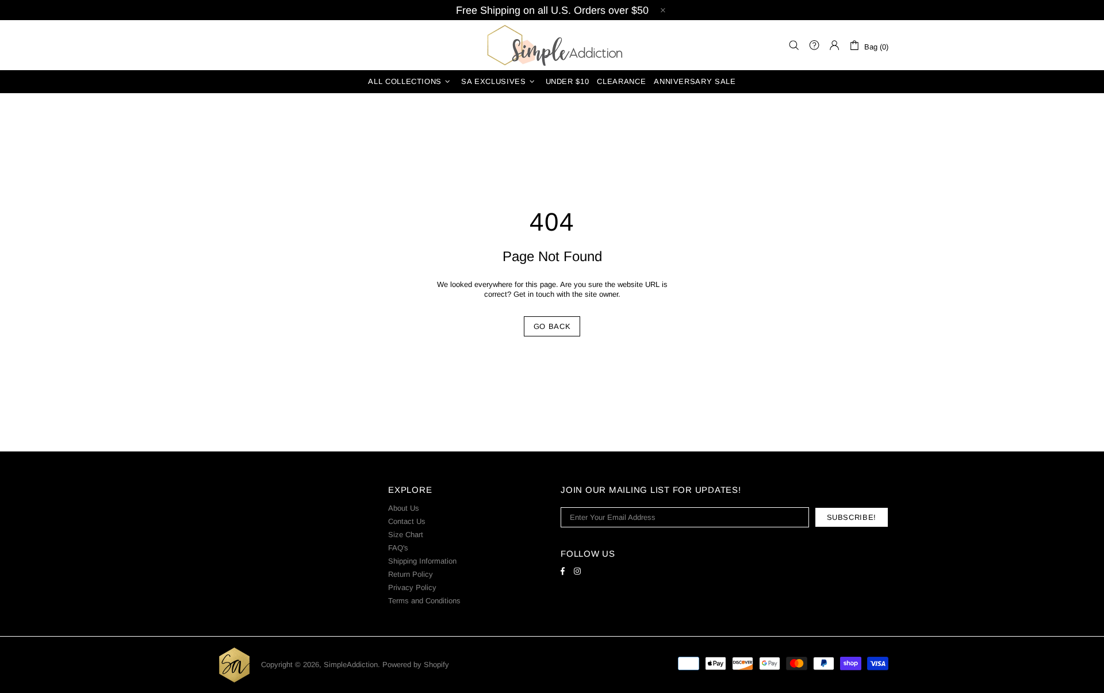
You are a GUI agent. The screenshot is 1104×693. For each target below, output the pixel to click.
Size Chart (405, 534)
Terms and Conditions (424, 600)
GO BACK (552, 326)
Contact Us (406, 521)
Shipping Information (422, 561)
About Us (403, 508)
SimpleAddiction (552, 45)
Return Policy (410, 574)
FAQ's (398, 547)
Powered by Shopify (415, 664)
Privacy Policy (412, 587)
